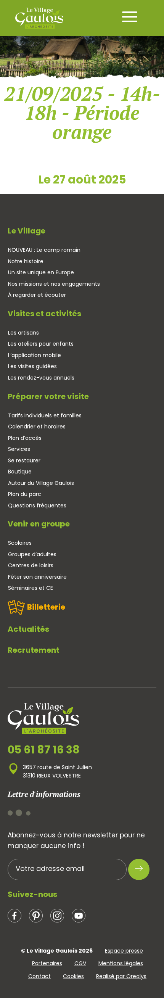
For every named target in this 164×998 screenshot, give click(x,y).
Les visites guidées (32, 366)
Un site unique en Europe (41, 272)
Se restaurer (24, 460)
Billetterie (46, 607)
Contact (39, 976)
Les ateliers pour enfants (41, 344)
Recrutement (33, 650)
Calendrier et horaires (37, 426)
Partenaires (47, 963)
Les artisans (23, 332)
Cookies (73, 976)
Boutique (20, 471)
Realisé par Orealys (121, 976)
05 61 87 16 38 (44, 750)
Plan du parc (24, 494)
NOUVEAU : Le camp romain (44, 250)
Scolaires (20, 543)
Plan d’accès (25, 438)
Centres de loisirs (30, 565)
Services (19, 449)
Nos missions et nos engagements (54, 284)
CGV (80, 963)
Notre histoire (25, 261)
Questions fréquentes (37, 505)
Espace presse (124, 951)
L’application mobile (34, 355)
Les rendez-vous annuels (41, 377)
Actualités (28, 629)
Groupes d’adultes (32, 554)
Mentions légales (120, 963)
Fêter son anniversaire (37, 577)
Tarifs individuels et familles (45, 415)
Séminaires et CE (30, 588)
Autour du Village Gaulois (41, 483)
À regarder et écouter (37, 295)
